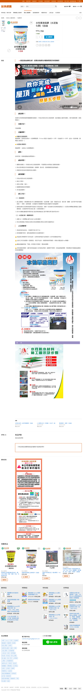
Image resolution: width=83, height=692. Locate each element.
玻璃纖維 (4, 665)
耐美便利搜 (60, 1)
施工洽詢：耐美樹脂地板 (70, 1)
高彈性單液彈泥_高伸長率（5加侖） (31, 572)
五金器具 (16, 640)
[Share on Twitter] (40, 45)
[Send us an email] (79, 1)
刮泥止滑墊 (4, 645)
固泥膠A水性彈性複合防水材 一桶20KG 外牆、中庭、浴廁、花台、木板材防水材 (10, 574)
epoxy (7, 640)
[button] (77, 6)
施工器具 (4, 658)
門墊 (17, 678)
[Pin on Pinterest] (46, 45)
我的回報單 (47, 1)
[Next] (30, 36)
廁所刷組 (13, 653)
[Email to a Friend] (43, 45)
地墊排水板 (44, 12)
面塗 (8, 681)
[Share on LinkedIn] (49, 45)
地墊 (15, 648)
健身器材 (4, 643)
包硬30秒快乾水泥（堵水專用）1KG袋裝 (51, 573)
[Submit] (55, 6)
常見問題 (40, 1)
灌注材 (14, 663)
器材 (12, 648)
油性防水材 (4, 663)
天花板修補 (11, 650)
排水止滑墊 (13, 655)
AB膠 (3, 640)
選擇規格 (4, 579)
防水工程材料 (27, 12)
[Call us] (80, 1)
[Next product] (77, 18)
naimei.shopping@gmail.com (31, 639)
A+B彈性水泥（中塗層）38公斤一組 (46, 423)
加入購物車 (49, 37)
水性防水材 (44, 41)
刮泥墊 (13, 643)
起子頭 (3, 676)
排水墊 (3, 655)
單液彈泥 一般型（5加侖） (66, 423)
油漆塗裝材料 (36, 12)
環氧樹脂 (9, 665)
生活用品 (15, 665)
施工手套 (9, 658)
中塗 (11, 640)
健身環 (9, 643)
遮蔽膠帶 (13, 678)
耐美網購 (6, 6)
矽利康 (8, 668)
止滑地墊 (15, 658)
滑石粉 (10, 663)
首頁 (2, 18)
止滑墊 (3, 660)
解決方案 (9, 12)
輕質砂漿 (8, 676)
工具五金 (51, 12)
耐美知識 (54, 1)
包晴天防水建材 (5, 648)
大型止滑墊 (4, 650)
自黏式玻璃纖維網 (6, 673)
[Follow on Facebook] (77, 1)
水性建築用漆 (9, 660)
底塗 (8, 653)
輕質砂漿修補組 (5, 678)
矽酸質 (12, 668)
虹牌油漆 (14, 673)
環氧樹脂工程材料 (17, 12)
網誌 (23, 1)
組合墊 (10, 671)
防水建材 (4, 681)
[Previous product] (80, 18)
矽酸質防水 (4, 671)
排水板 (8, 655)
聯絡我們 (34, 1)
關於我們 (28, 1)
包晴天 (19, 18)
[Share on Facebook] (37, 45)
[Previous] (9, 36)
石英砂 (3, 668)
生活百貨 (57, 12)
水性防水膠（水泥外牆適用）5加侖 (24, 423)
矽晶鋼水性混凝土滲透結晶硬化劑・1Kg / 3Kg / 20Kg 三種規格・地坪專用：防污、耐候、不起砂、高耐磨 (72, 570)
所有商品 (3, 12)
